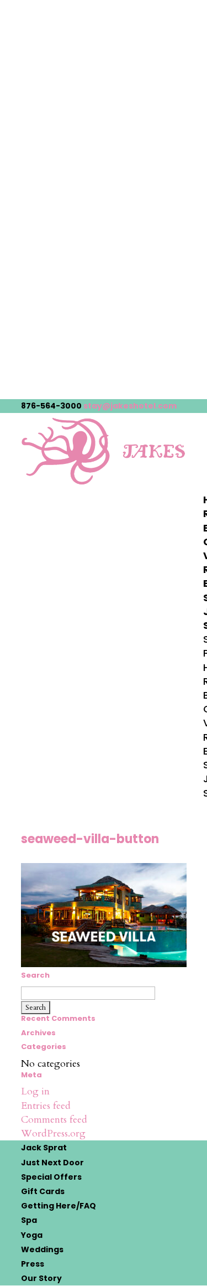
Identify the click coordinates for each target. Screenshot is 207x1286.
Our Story (41, 1278)
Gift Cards (43, 1191)
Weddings (42, 1249)
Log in (35, 1091)
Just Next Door (52, 1162)
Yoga (32, 1235)
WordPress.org (53, 1133)
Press (32, 1263)
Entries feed (46, 1106)
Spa (29, 1220)
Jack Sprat (44, 1147)
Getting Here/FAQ (58, 1205)
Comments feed (54, 1120)
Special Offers (51, 1176)
